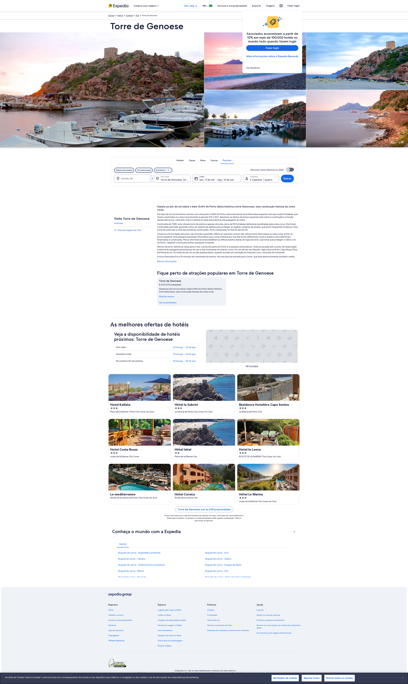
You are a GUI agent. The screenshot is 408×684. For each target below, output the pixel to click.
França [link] (120, 15)
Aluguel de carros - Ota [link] (216, 570)
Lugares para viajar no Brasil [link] (169, 610)
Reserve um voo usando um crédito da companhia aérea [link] (278, 626)
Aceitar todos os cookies (339, 678)
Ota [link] (137, 15)
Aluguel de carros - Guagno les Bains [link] (223, 564)
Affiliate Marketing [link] (116, 640)
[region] (204, 678)
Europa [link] (111, 15)
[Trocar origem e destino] (152, 178)
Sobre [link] (111, 610)
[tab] (180, 160)
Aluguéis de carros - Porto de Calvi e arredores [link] (228, 577)
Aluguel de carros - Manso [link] (131, 570)
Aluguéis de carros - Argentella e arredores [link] (139, 552)
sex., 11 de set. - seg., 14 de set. (216, 179)
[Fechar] (402, 677)
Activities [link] (118, 223)
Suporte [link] (260, 610)
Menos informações (167, 261)
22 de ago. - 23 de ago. (184, 347)
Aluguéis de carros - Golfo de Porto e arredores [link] (141, 564)
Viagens (270, 5)
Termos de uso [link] (213, 620)
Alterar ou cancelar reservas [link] (268, 615)
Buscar (287, 178)
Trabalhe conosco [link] (115, 615)
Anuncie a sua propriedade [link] (120, 620)
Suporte (256, 5)
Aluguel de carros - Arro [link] (217, 552)
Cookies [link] (210, 610)
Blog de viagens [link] (164, 645)
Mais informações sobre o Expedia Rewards (272, 56)
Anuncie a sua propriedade (232, 5)
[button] (204, 531)
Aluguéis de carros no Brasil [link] (169, 635)
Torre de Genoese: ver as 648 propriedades (204, 509)
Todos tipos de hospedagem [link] (170, 640)
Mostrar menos (166, 296)
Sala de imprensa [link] (115, 630)
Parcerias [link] (112, 625)
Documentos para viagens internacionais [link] (274, 633)
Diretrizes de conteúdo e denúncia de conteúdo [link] (228, 630)
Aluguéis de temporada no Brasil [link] (172, 620)
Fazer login (294, 5)
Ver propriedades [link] (168, 302)
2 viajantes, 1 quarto (261, 179)
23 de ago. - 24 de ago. (184, 354)
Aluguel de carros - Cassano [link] (131, 558)
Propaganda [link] (113, 635)
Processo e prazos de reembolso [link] (271, 620)
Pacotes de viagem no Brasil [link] (170, 625)
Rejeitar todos (312, 678)
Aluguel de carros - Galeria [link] (218, 558)
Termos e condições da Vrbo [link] (219, 625)
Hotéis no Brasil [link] (164, 615)
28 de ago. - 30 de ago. (184, 360)
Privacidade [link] (212, 615)
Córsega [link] (129, 15)
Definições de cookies (285, 678)
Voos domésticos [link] (165, 630)
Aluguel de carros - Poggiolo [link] (132, 577)
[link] (272, 67)
